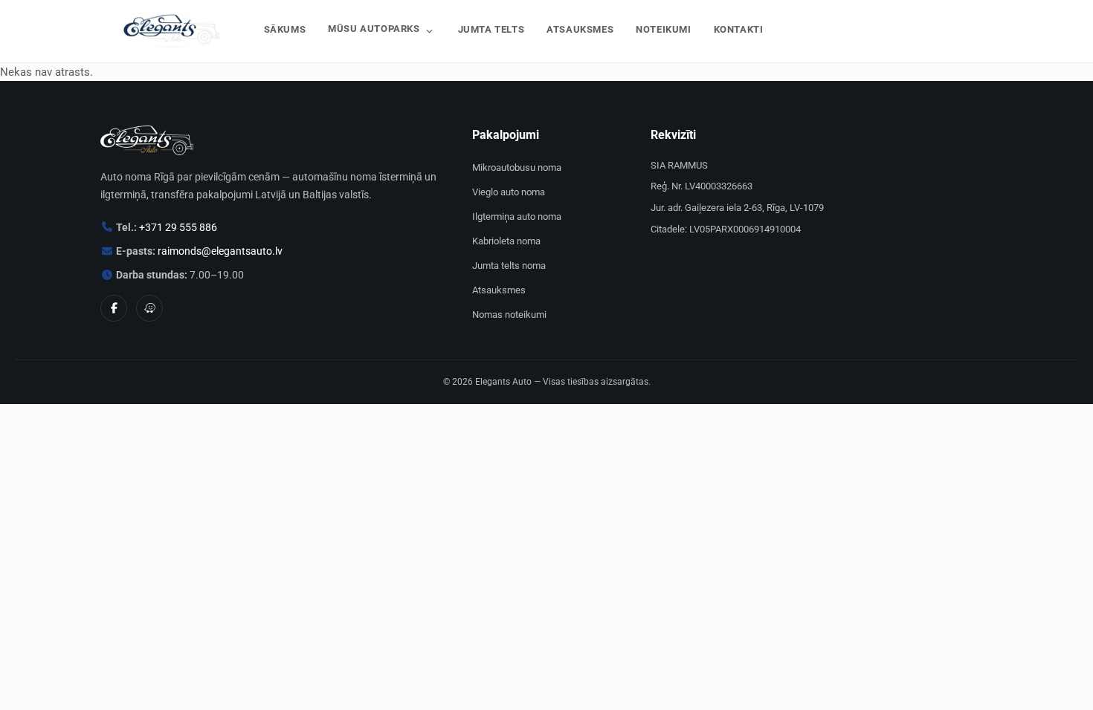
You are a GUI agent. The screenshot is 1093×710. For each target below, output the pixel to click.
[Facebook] (113, 308)
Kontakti (739, 29)
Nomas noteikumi (509, 314)
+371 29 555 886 (178, 227)
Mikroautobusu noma (516, 167)
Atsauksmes (579, 29)
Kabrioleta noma (506, 241)
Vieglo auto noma (508, 192)
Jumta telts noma (509, 265)
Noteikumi (663, 29)
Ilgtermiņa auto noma (516, 216)
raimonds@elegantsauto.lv (220, 251)
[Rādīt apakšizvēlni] (429, 31)
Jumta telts (491, 29)
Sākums (285, 29)
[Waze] (149, 308)
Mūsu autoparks (373, 28)
